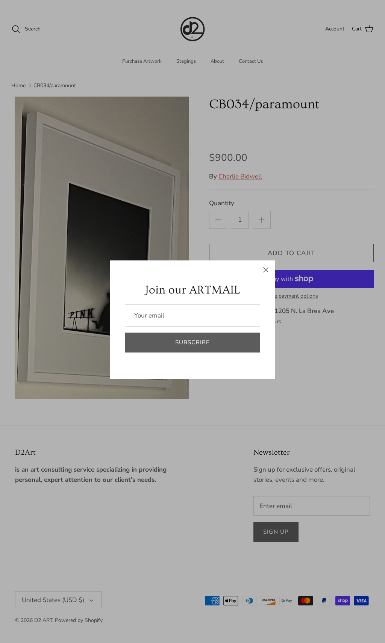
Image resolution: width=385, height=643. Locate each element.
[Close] (266, 270)
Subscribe (192, 342)
